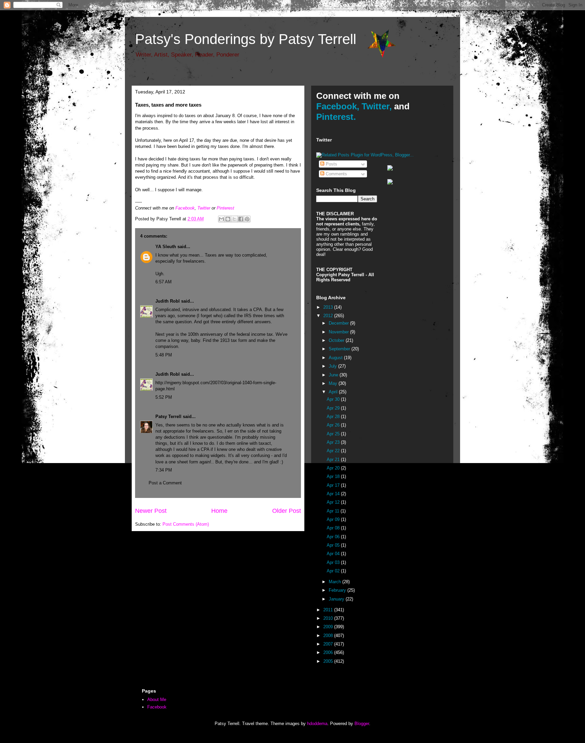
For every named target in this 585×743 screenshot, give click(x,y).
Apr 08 (334, 527)
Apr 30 (334, 399)
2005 (328, 661)
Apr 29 (334, 408)
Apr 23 (334, 442)
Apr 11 (334, 510)
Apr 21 (334, 459)
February (338, 590)
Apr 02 (334, 570)
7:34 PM (163, 470)
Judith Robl (167, 301)
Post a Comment (165, 482)
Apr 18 (334, 476)
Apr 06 (334, 536)
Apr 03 (334, 562)
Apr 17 (334, 485)
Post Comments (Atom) (185, 524)
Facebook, (337, 106)
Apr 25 (334, 433)
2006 (328, 652)
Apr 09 (334, 519)
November (339, 331)
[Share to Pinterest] (247, 219)
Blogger (361, 723)
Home (219, 510)
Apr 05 (334, 545)
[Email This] (221, 219)
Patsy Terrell (168, 416)
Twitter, (377, 106)
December (339, 323)
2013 (328, 307)
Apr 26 (334, 425)
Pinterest (225, 208)
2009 (328, 626)
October (337, 340)
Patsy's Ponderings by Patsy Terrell (245, 39)
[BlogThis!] (227, 219)
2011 (328, 609)
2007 (328, 644)
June (334, 374)
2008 (328, 635)
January (337, 599)
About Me (156, 699)
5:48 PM (163, 354)
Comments (335, 173)
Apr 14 (334, 493)
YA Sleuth (165, 246)
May (334, 383)
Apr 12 (334, 502)
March (335, 581)
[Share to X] (234, 219)
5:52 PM (163, 397)
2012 (328, 315)
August (336, 357)
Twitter (203, 208)
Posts (330, 164)
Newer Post (151, 510)
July (333, 366)
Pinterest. (336, 117)
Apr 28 (334, 416)
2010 (328, 618)
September (340, 348)
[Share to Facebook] (240, 219)
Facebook (185, 208)
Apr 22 (334, 450)
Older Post (286, 510)
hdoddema (317, 723)
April (334, 391)
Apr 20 (334, 468)
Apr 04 (334, 553)
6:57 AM (163, 281)
